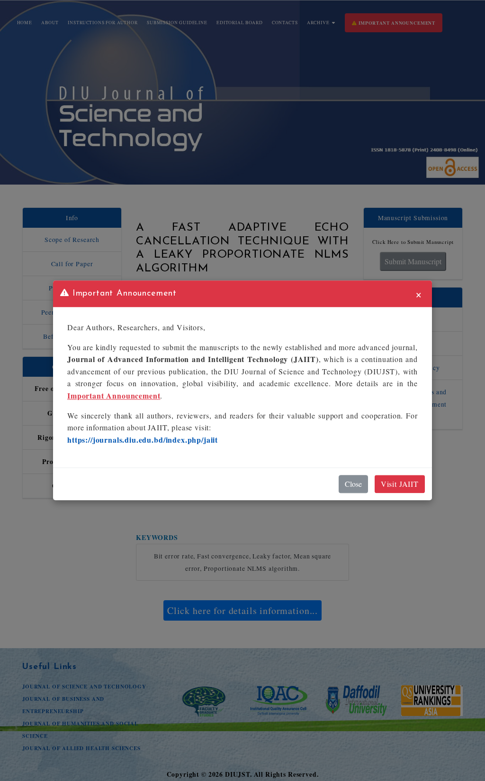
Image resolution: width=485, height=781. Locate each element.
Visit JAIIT (400, 484)
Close (353, 484)
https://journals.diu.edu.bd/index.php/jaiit (142, 439)
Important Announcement (113, 395)
